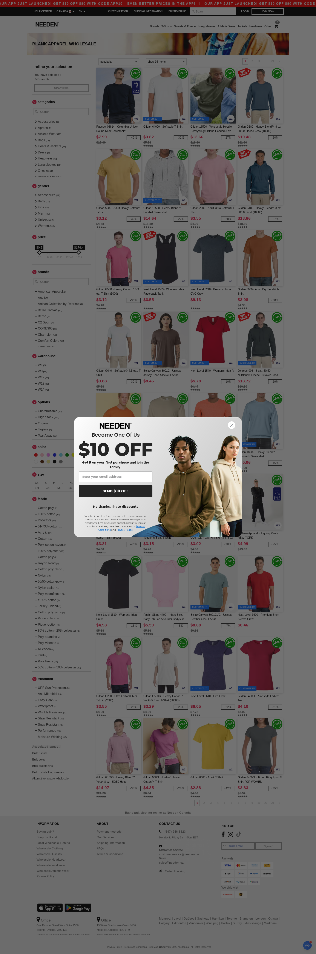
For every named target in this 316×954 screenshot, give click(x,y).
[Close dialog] (231, 425)
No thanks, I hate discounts (115, 507)
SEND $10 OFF (116, 491)
